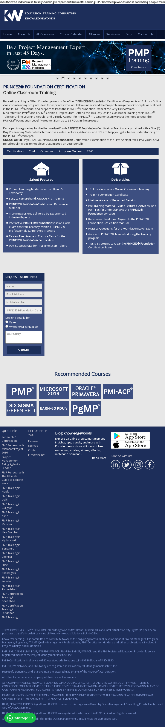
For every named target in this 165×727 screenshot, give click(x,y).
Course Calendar (71, 34)
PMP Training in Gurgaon (11, 506)
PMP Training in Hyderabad (11, 538)
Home (7, 34)
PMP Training (10, 617)
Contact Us (145, 34)
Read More (99, 458)
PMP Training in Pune (11, 563)
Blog (129, 34)
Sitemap (33, 446)
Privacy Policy (36, 455)
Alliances (95, 34)
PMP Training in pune (11, 514)
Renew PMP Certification (9, 439)
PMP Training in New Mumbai (11, 530)
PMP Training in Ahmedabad (11, 587)
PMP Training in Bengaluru (11, 546)
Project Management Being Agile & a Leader (11, 462)
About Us (24, 34)
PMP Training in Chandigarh (11, 571)
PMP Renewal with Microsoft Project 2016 (13, 448)
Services (112, 34)
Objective (46, 151)
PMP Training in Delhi (11, 498)
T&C (90, 151)
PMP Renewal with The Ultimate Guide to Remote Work (13, 478)
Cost (32, 151)
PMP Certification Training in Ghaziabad (12, 597)
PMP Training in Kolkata (11, 579)
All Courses (44, 34)
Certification (15, 151)
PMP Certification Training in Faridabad (12, 609)
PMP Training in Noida (11, 489)
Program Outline (70, 151)
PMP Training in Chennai (11, 555)
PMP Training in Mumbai (11, 522)
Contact (33, 450)
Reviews (33, 441)
